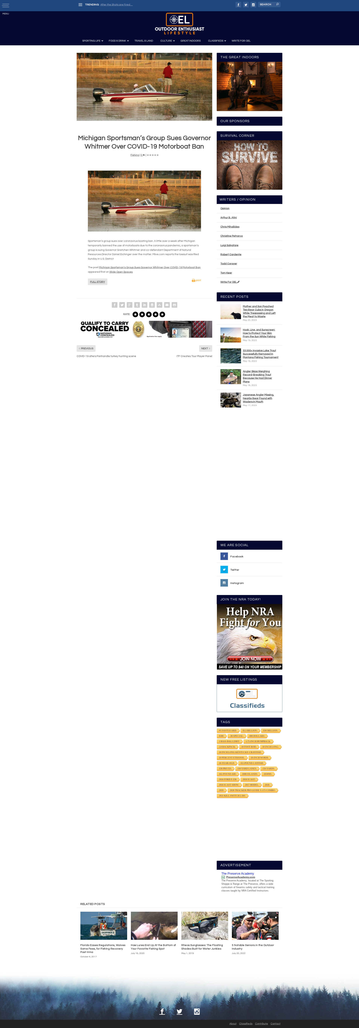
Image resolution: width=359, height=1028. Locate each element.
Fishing (135, 155)
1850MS (267, 774)
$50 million (270, 730)
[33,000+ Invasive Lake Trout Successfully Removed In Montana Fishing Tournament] (230, 355)
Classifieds (245, 1023)
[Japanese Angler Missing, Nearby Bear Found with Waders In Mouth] (230, 400)
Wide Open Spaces (121, 272)
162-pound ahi (227, 774)
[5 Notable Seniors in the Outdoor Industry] (255, 926)
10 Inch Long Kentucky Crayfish (240, 752)
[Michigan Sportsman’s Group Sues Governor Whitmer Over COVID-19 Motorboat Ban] (144, 87)
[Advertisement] (250, 476)
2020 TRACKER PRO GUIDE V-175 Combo (252, 790)
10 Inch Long (270, 747)
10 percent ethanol (231, 757)
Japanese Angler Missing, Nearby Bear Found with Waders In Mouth (258, 398)
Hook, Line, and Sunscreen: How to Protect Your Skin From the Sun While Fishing (259, 333)
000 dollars (256, 736)
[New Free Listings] (249, 698)
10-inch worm (259, 757)
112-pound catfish (251, 763)
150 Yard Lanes (246, 768)
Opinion (224, 208)
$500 (221, 736)
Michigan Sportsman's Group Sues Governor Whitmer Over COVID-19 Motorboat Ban (150, 267)
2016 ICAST (249, 779)
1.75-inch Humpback (258, 741)
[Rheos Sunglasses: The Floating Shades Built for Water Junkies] (204, 926)
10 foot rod (248, 747)
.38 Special (236, 736)
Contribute (261, 1023)
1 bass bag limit (229, 741)
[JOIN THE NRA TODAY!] (249, 637)
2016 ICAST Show (229, 785)
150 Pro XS (225, 768)
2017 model (251, 785)
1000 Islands (249, 774)
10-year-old (226, 763)
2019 (221, 790)
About (233, 1023)
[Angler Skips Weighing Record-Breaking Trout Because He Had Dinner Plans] (230, 376)
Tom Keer (226, 273)
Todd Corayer (228, 263)
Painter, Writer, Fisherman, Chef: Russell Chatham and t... (134, 4)
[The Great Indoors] (249, 86)
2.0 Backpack (227, 747)
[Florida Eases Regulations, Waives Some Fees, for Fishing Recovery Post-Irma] (103, 926)
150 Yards (268, 768)
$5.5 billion (250, 730)
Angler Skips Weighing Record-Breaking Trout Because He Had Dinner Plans (257, 376)
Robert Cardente (230, 254)
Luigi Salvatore (229, 245)
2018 (267, 785)
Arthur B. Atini (228, 217)
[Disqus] (144, 417)
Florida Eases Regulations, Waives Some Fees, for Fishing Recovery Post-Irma (102, 948)
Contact (275, 1023)
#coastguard (227, 730)
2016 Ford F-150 (227, 779)
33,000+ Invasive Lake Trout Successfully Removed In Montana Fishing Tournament (260, 354)
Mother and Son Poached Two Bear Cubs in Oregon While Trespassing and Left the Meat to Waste (259, 311)
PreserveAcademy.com (240, 877)
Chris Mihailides (229, 226)
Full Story (97, 282)
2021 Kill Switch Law (232, 795)
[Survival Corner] (249, 165)
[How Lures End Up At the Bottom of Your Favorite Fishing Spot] (154, 926)
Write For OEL (228, 282)
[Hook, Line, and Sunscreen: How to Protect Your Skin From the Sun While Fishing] (230, 335)
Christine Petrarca (231, 236)
